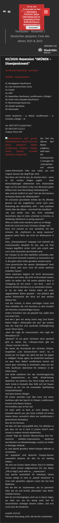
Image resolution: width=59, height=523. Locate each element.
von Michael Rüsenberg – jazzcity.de (21, 70)
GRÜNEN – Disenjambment (17, 77)
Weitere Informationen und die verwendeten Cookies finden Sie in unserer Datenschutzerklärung (31, 19)
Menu (46, 12)
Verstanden (33, 27)
